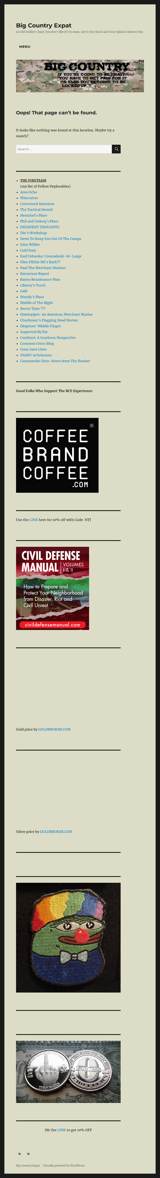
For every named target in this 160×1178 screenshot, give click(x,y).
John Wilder (30, 244)
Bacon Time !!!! (33, 308)
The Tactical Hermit (36, 209)
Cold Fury (28, 250)
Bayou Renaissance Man (40, 279)
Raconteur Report (34, 274)
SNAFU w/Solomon (36, 355)
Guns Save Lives (33, 349)
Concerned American (37, 204)
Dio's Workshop (33, 233)
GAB (23, 291)
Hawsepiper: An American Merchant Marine (56, 314)
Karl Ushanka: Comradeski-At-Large (50, 256)
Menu (25, 47)
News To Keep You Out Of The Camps (50, 239)
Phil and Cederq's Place (39, 221)
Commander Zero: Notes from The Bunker (55, 361)
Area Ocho (28, 192)
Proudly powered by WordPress (64, 1165)
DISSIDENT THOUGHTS (39, 227)
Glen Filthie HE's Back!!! (40, 262)
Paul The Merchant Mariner (43, 268)
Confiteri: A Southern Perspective (48, 338)
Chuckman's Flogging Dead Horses (49, 320)
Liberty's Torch (33, 285)
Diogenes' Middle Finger (40, 326)
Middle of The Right (36, 303)
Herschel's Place (33, 215)
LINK (33, 520)
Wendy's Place (32, 297)
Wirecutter (29, 198)
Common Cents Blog (37, 343)
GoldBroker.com (54, 729)
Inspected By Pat (34, 332)
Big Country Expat (43, 25)
